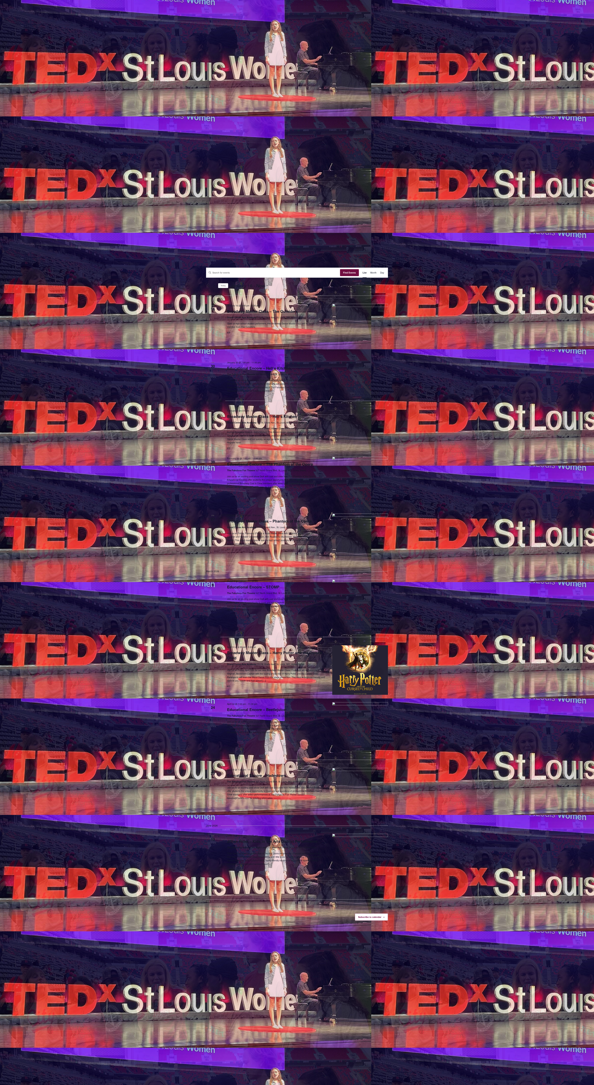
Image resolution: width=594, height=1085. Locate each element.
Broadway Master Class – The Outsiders (262, 311)
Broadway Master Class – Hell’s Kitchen (262, 416)
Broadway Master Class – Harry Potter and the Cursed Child (274, 655)
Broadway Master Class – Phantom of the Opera (269, 521)
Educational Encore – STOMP (253, 586)
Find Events (349, 272)
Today (223, 285)
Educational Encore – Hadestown (256, 775)
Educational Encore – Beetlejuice (256, 709)
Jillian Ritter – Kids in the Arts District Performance (272, 841)
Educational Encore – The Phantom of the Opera (270, 464)
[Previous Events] (208, 285)
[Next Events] (214, 285)
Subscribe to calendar (369, 916)
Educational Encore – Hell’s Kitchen (259, 368)
